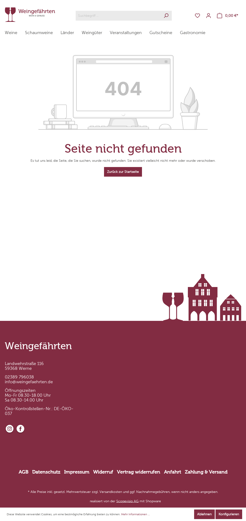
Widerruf (103, 471)
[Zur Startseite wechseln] (30, 14)
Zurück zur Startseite (123, 172)
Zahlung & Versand (206, 471)
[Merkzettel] (197, 15)
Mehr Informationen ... (135, 514)
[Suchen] (166, 16)
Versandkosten (110, 492)
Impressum (76, 471)
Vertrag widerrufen (138, 471)
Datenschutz (46, 471)
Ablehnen (204, 514)
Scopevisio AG (127, 501)
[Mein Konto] (208, 15)
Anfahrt (172, 471)
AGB (23, 471)
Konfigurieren (229, 514)
